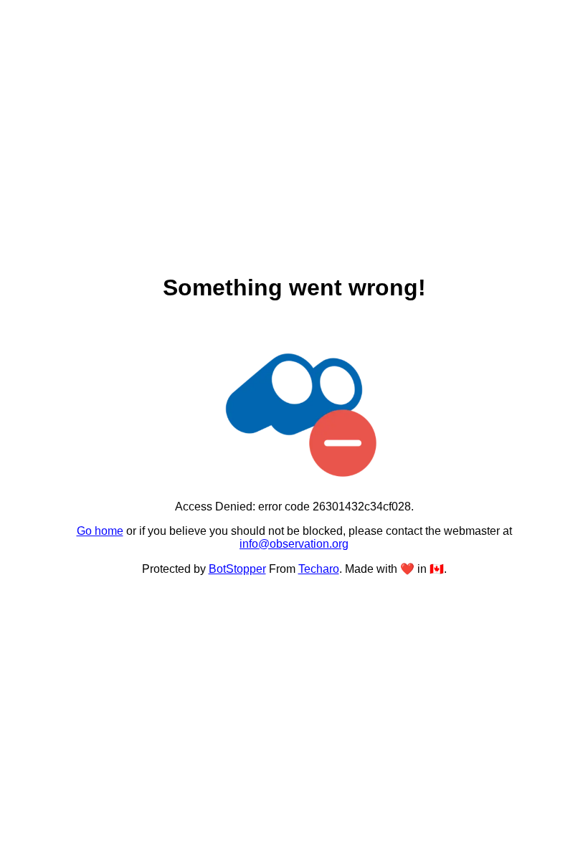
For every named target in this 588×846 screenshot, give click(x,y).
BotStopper (237, 569)
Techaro (318, 569)
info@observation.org (294, 544)
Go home (100, 531)
